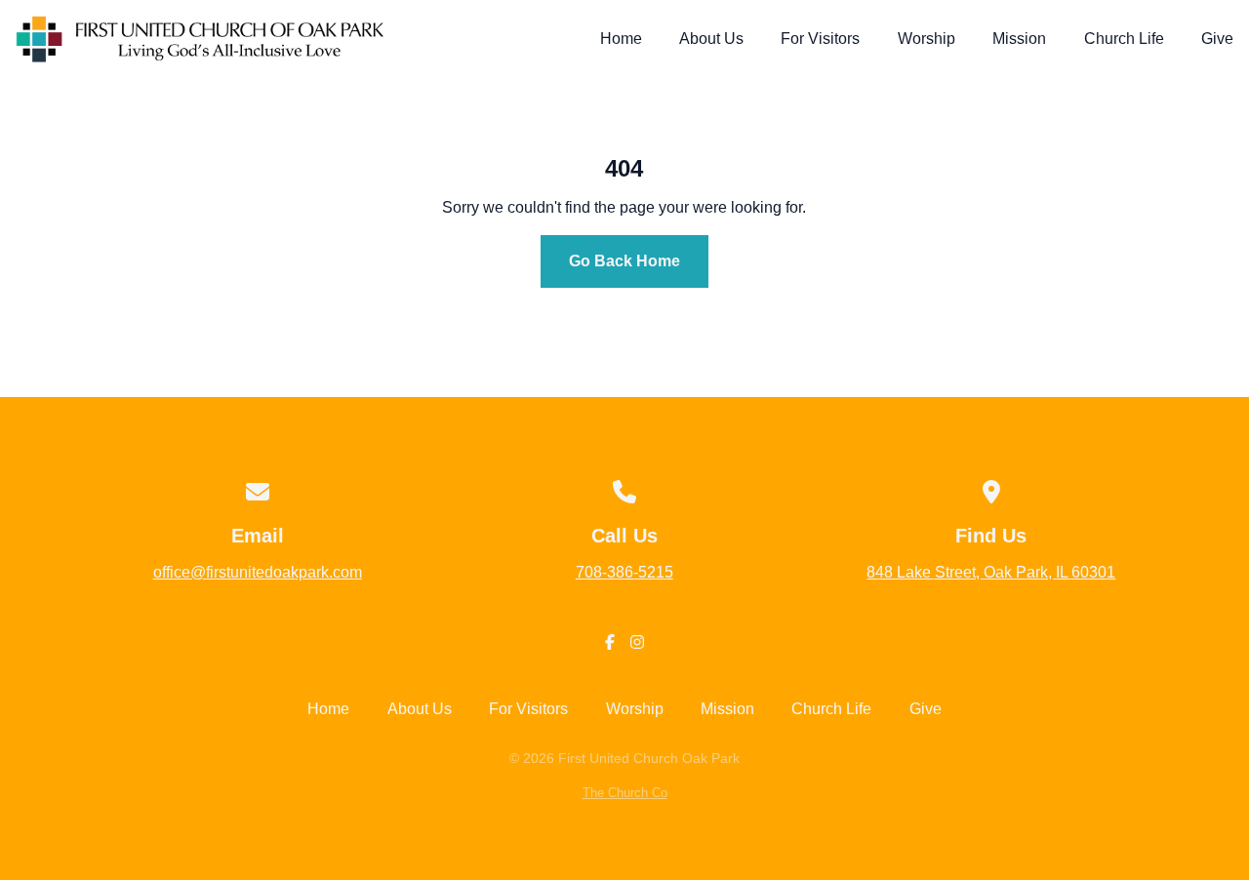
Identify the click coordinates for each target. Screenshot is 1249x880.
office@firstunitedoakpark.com (257, 572)
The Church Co (625, 792)
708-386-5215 (624, 572)
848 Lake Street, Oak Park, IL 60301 (990, 572)
